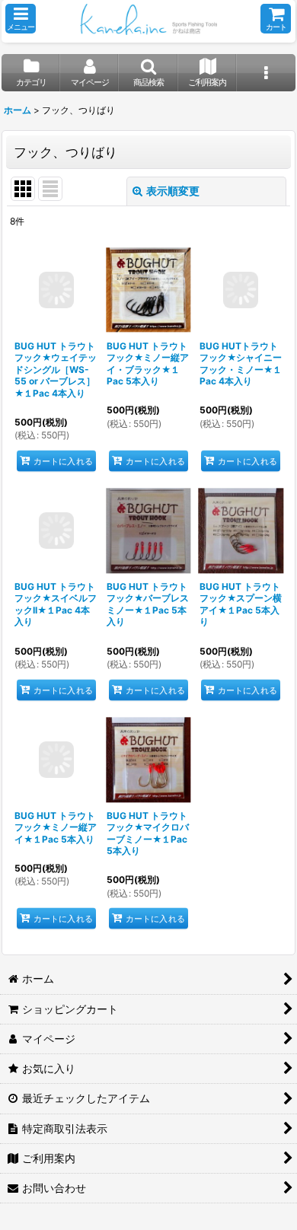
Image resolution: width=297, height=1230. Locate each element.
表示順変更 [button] (173, 190)
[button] (20, 18)
